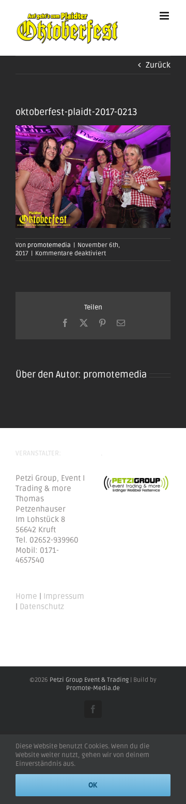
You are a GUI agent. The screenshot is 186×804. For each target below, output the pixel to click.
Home (26, 596)
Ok (93, 785)
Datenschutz (42, 606)
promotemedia (49, 245)
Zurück (158, 65)
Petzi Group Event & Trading (89, 680)
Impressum (63, 596)
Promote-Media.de (93, 688)
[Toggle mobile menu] (165, 15)
